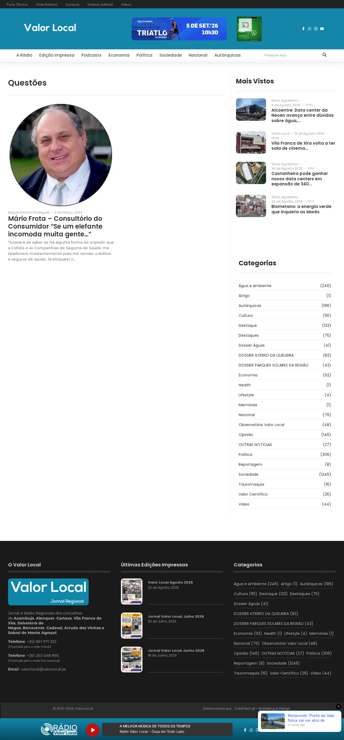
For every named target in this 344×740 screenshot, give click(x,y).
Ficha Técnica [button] (17, 4)
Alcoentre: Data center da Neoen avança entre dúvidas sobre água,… (302, 115)
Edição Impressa (56, 55)
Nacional (198, 55)
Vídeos (126, 4)
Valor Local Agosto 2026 (170, 582)
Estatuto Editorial (100, 4)
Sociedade (170, 55)
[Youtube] (322, 29)
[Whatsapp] (309, 29)
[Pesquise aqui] (324, 55)
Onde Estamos (47, 4)
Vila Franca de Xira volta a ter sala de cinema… (303, 146)
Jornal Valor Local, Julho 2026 (176, 616)
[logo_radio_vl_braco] (59, 729)
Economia (119, 55)
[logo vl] (50, 28)
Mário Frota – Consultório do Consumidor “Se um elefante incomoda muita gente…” (55, 226)
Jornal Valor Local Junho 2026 (176, 650)
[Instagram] (316, 29)
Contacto (73, 4)
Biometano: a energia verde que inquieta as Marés (301, 209)
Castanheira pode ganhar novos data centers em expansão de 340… (299, 179)
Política (144, 55)
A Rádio (24, 55)
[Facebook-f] (303, 29)
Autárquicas (227, 55)
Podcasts (91, 55)
